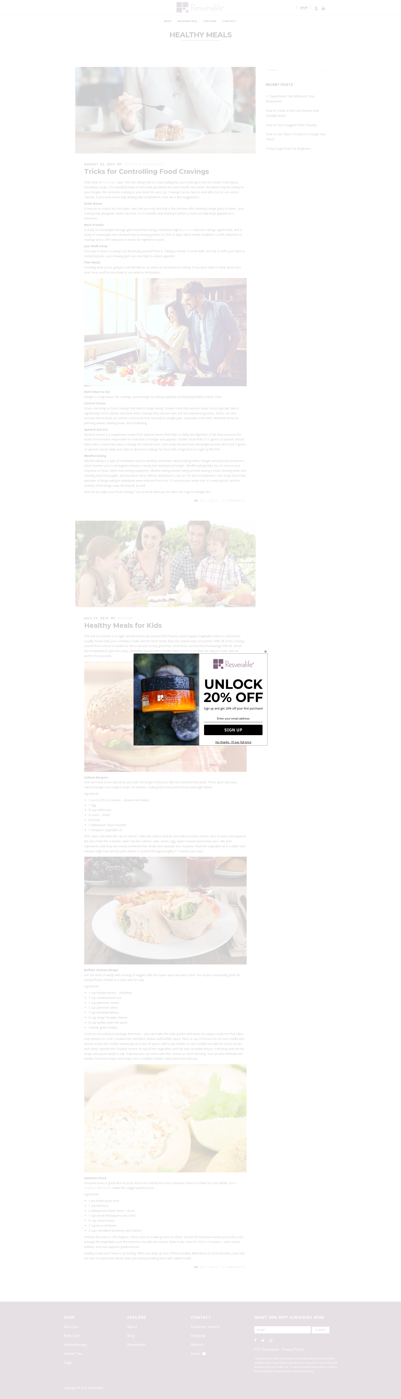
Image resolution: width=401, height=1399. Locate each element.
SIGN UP (233, 730)
